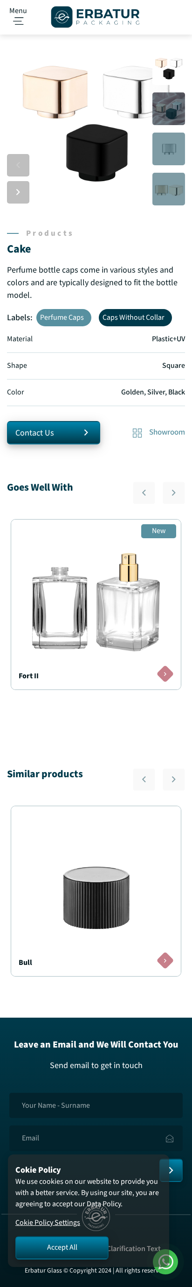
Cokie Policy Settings (47, 1223)
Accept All (62, 1247)
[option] (96, 124)
